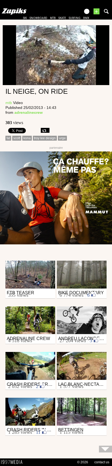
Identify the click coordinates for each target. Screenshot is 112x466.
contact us (101, 462)
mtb (53, 18)
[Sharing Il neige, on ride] (45, 130)
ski (25, 18)
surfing (74, 18)
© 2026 (82, 462)
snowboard (38, 18)
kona (27, 138)
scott (16, 138)
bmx (86, 18)
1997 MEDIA (13, 462)
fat (8, 138)
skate (62, 18)
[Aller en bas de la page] (105, 449)
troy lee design (45, 138)
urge (62, 138)
